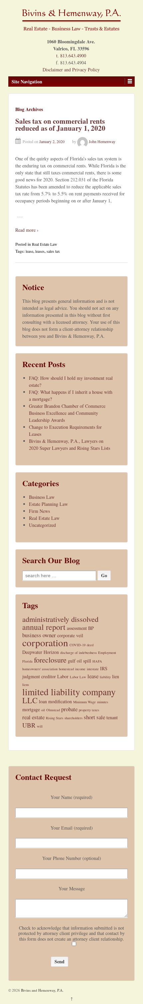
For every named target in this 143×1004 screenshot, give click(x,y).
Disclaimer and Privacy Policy (71, 69)
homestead (66, 669)
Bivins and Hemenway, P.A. (42, 990)
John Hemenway (102, 141)
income (80, 669)
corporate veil (70, 635)
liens (25, 684)
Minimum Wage (84, 702)
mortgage (31, 709)
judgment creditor (39, 676)
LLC (30, 700)
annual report (44, 627)
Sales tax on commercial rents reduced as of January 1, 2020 (60, 124)
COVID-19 (77, 645)
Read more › (27, 230)
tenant (112, 717)
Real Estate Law (44, 244)
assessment (77, 628)
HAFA (97, 661)
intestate (93, 669)
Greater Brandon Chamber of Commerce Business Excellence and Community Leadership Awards (67, 413)
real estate (33, 717)
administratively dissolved (60, 619)
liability (105, 677)
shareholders (73, 718)
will (40, 726)
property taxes (89, 710)
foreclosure (50, 659)
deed (90, 645)
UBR (29, 725)
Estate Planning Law (48, 504)
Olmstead (53, 710)
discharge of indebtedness (78, 652)
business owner (39, 635)
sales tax (53, 251)
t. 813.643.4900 (71, 55)
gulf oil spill (79, 661)
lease (29, 251)
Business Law (42, 497)
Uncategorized (42, 525)
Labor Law (78, 677)
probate (69, 709)
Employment (107, 652)
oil (43, 710)
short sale (94, 717)
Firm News (39, 511)
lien (115, 676)
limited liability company (69, 691)
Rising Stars (54, 718)
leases (40, 251)
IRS (103, 668)
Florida (27, 661)
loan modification (55, 701)
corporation (45, 642)
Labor (63, 676)
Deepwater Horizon (40, 652)
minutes (102, 702)
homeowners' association (40, 669)
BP (91, 628)
